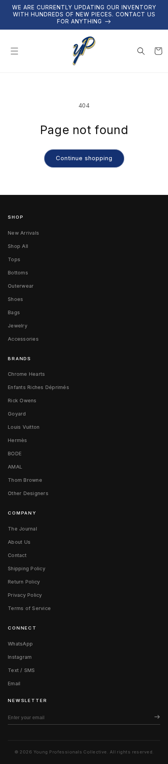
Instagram (20, 657)
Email (14, 683)
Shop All (18, 246)
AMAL (15, 467)
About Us (19, 542)
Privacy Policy (25, 595)
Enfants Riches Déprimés (38, 387)
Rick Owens (22, 400)
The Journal (22, 529)
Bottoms (18, 273)
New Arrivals (23, 233)
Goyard (17, 414)
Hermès (17, 440)
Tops (14, 259)
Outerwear (21, 286)
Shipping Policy (26, 568)
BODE (14, 453)
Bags (14, 312)
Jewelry (17, 326)
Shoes (15, 299)
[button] (14, 51)
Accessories (23, 339)
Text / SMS (21, 670)
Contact (17, 555)
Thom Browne (25, 480)
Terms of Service (29, 608)
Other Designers (28, 493)
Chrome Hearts (26, 374)
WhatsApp (20, 644)
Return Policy (24, 582)
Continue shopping (84, 158)
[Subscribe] (155, 717)
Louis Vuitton (23, 427)
